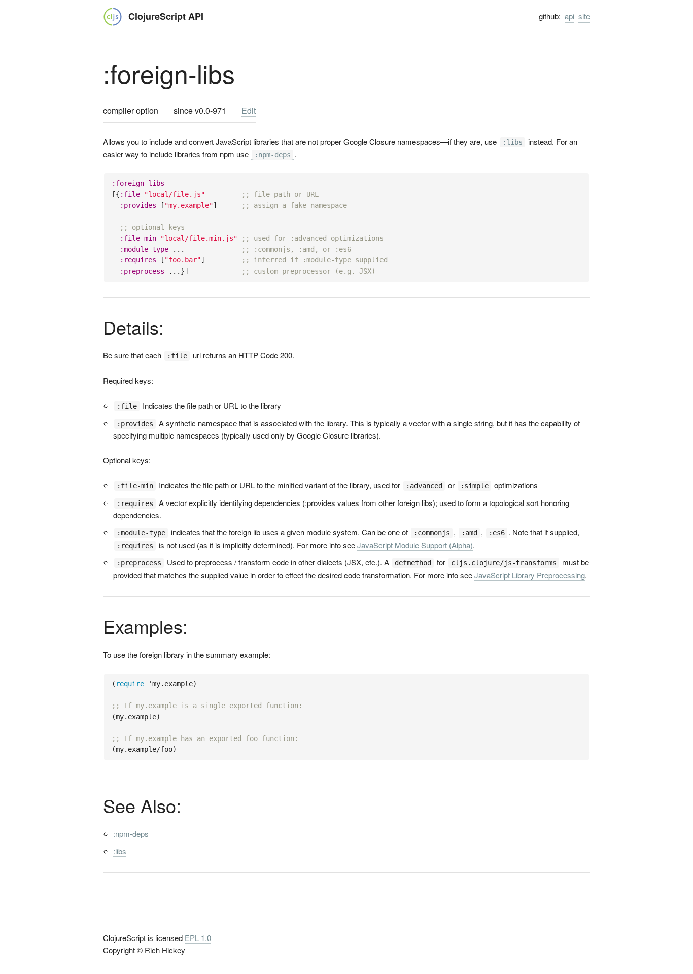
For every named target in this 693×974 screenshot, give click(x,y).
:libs (119, 851)
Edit (248, 110)
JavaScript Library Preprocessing (529, 574)
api (569, 16)
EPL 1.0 (198, 937)
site (584, 16)
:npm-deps (131, 833)
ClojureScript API (165, 16)
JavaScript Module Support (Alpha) (415, 545)
